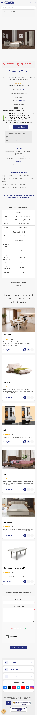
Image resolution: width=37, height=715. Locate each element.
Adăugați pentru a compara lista (18, 137)
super (17, 285)
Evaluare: (18, 625)
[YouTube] (23, 687)
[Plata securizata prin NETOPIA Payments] (8, 703)
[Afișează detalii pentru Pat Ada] (18, 459)
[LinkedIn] (27, 687)
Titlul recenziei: (18, 599)
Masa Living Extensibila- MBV (14, 568)
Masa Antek (7, 335)
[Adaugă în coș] (24, 349)
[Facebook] (5, 687)
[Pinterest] (14, 687)
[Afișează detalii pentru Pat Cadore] (18, 507)
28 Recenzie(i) (12, 85)
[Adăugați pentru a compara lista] (28, 349)
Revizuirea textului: (18, 606)
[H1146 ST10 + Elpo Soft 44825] (18, 367)
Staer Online (21, 100)
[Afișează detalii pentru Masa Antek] (18, 320)
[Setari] (3, 711)
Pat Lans (6, 382)
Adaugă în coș (20, 127)
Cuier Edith (7, 430)
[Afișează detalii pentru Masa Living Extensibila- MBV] (18, 553)
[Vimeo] (18, 687)
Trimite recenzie (18, 647)
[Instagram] (32, 687)
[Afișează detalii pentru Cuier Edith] (18, 415)
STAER (22, 89)
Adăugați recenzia (24, 85)
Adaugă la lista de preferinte (17, 133)
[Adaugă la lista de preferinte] (32, 349)
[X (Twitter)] (9, 687)
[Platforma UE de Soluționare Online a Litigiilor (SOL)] (18, 709)
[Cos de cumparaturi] (35, 2)
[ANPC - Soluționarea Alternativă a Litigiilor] (22, 703)
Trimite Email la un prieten (16, 141)
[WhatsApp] (27, 2)
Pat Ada (6, 474)
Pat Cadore (7, 522)
